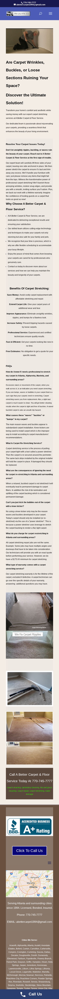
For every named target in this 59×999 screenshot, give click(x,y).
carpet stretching (37, 791)
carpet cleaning (14, 787)
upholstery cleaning (30, 787)
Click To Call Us (29, 851)
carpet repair (23, 791)
